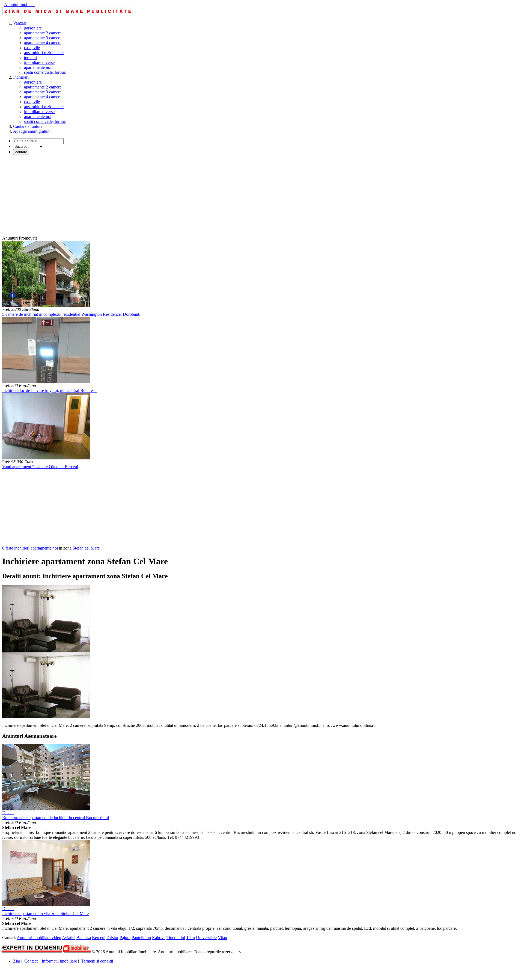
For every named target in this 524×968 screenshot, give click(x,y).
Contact (31, 961)
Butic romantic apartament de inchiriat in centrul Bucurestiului (55, 817)
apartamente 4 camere (42, 42)
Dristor (112, 937)
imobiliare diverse (39, 62)
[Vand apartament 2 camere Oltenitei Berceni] (46, 458)
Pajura (125, 937)
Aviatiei (68, 937)
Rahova (158, 937)
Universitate (206, 937)
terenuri (30, 57)
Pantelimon (141, 937)
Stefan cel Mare (86, 548)
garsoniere (33, 28)
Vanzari (19, 23)
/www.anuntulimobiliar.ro (353, 725)
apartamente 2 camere (42, 33)
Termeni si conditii (97, 961)
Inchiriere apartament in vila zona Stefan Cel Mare (45, 913)
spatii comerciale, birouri (45, 72)
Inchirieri (21, 77)
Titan (190, 937)
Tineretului (175, 937)
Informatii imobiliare (59, 961)
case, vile (32, 47)
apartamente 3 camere (42, 38)
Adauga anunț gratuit (31, 131)
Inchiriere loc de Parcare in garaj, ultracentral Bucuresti (49, 390)
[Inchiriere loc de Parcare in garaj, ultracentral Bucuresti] (46, 381)
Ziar (16, 961)
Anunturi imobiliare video (39, 937)
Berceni (98, 937)
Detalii (8, 812)
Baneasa (83, 937)
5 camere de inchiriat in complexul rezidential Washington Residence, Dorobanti (71, 314)
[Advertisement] (166, 197)
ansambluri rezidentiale (44, 52)
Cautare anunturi (27, 126)
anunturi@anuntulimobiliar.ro (304, 725)
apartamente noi (37, 67)
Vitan (222, 937)
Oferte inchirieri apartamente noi (30, 548)
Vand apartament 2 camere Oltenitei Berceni (40, 466)
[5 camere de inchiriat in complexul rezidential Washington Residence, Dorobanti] (46, 305)
